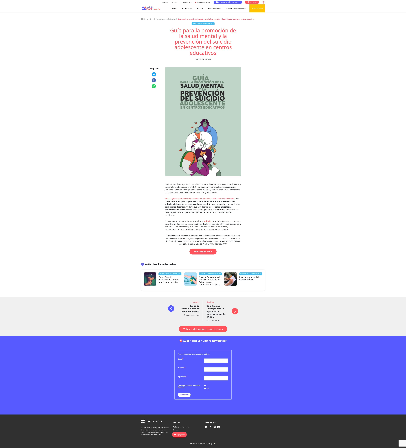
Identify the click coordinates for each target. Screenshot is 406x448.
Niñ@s (174, 8)
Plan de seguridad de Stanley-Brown (249, 278)
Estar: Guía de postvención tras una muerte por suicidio (168, 279)
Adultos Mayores (214, 8)
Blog (151, 19)
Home (145, 19)
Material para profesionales (236, 8)
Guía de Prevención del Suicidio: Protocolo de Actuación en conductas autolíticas (210, 281)
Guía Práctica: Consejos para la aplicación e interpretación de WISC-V (216, 311)
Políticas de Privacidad (181, 427)
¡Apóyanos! (253, 2)
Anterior (196, 302)
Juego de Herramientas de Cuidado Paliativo (190, 308)
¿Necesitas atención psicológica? (228, 2)
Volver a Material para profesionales (203, 328)
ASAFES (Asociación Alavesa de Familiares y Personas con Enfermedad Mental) (200, 198)
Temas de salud (257, 8)
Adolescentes (187, 8)
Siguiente (210, 302)
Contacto (176, 430)
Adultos (200, 8)
